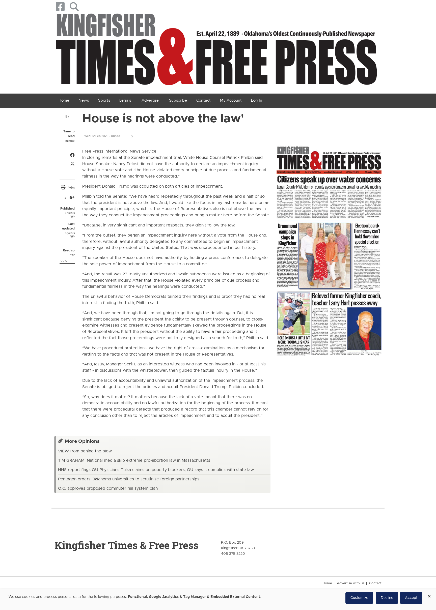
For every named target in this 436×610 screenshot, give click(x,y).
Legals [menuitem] (125, 100)
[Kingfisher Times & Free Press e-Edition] (329, 246)
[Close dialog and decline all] (429, 594)
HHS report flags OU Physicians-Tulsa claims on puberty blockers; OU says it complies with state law (156, 470)
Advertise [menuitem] (150, 100)
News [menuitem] (83, 100)
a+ (72, 197)
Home (327, 583)
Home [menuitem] (64, 100)
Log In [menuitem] (256, 100)
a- (66, 197)
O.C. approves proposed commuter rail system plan (108, 488)
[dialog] (218, 599)
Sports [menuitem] (104, 100)
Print (71, 187)
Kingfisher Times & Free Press (126, 545)
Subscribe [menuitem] (178, 100)
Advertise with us (350, 583)
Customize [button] (359, 598)
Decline (387, 598)
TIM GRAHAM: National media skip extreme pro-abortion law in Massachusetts (134, 460)
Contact (375, 583)
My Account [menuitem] (231, 100)
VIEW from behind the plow (85, 451)
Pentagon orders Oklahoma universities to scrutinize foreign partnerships (128, 479)
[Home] (216, 51)
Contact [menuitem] (203, 100)
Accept (411, 598)
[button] (74, 6)
